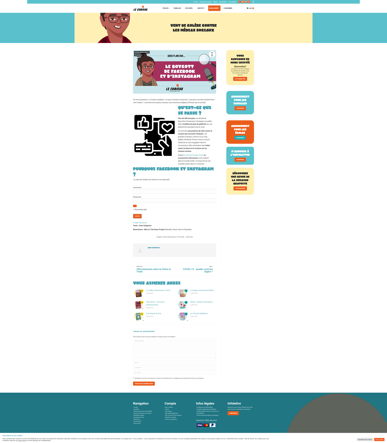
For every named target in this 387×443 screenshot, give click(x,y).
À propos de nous (139, 417)
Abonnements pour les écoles (142, 413)
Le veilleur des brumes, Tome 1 (158, 290)
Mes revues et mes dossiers (173, 415)
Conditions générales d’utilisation (206, 409)
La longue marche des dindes (202, 290)
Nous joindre (137, 421)
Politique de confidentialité (205, 407)
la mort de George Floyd (193, 155)
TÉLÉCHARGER (240, 188)
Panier (167, 409)
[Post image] (138, 293)
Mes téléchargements (171, 413)
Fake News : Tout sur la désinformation (155, 303)
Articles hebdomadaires (142, 52)
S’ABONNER (240, 108)
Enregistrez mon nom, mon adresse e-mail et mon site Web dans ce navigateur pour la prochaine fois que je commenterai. (169, 378)
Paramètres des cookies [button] (365, 439)
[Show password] (135, 206)
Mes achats (168, 411)
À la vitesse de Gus (153, 313)
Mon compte (169, 407)
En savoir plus (21, 440)
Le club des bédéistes (199, 313)
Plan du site (137, 423)
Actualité (136, 409)
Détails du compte (170, 417)
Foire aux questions (171, 419)
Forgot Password (140, 223)
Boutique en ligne (139, 415)
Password (137, 197)
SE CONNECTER (240, 79)
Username (137, 187)
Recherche (137, 419)
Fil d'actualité (139, 55)
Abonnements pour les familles (143, 411)
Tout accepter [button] (379, 439)
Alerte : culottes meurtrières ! (201, 302)
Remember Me (140, 209)
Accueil (136, 407)
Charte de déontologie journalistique (207, 415)
